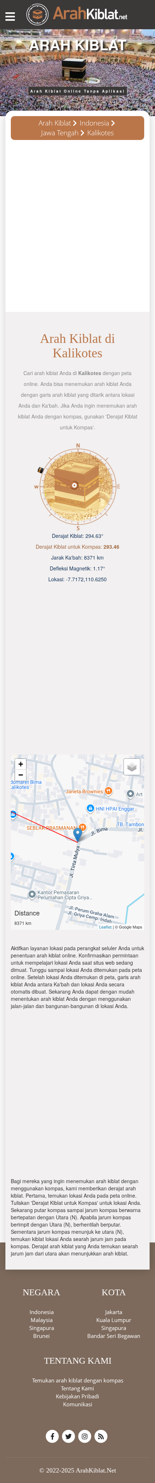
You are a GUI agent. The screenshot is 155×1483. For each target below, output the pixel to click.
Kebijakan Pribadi (77, 1396)
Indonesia (94, 123)
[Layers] (132, 767)
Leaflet (105, 927)
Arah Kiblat (55, 123)
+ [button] (20, 764)
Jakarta (113, 1312)
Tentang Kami (77, 1388)
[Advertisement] (77, 228)
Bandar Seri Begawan (113, 1335)
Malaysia (42, 1319)
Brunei (41, 1335)
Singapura (41, 1327)
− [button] (20, 774)
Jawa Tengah (60, 132)
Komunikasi (77, 1404)
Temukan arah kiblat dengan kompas (77, 1380)
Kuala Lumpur (113, 1319)
